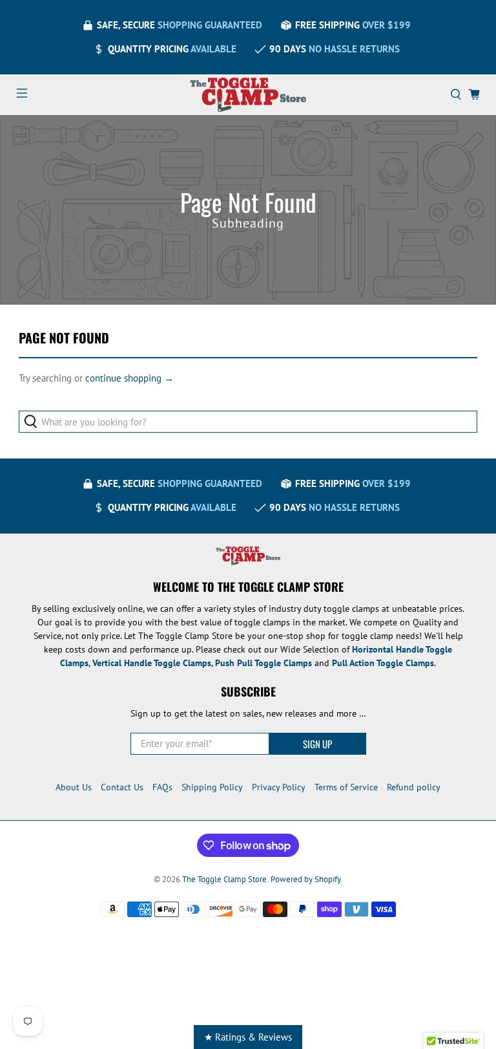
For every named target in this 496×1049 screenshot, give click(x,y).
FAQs (162, 787)
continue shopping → (129, 378)
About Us (74, 787)
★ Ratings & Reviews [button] (248, 1037)
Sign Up (317, 744)
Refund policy (413, 787)
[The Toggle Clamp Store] (248, 95)
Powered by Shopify (305, 879)
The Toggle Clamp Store (224, 879)
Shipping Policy (212, 787)
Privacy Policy (278, 787)
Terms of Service (346, 787)
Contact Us (122, 787)
